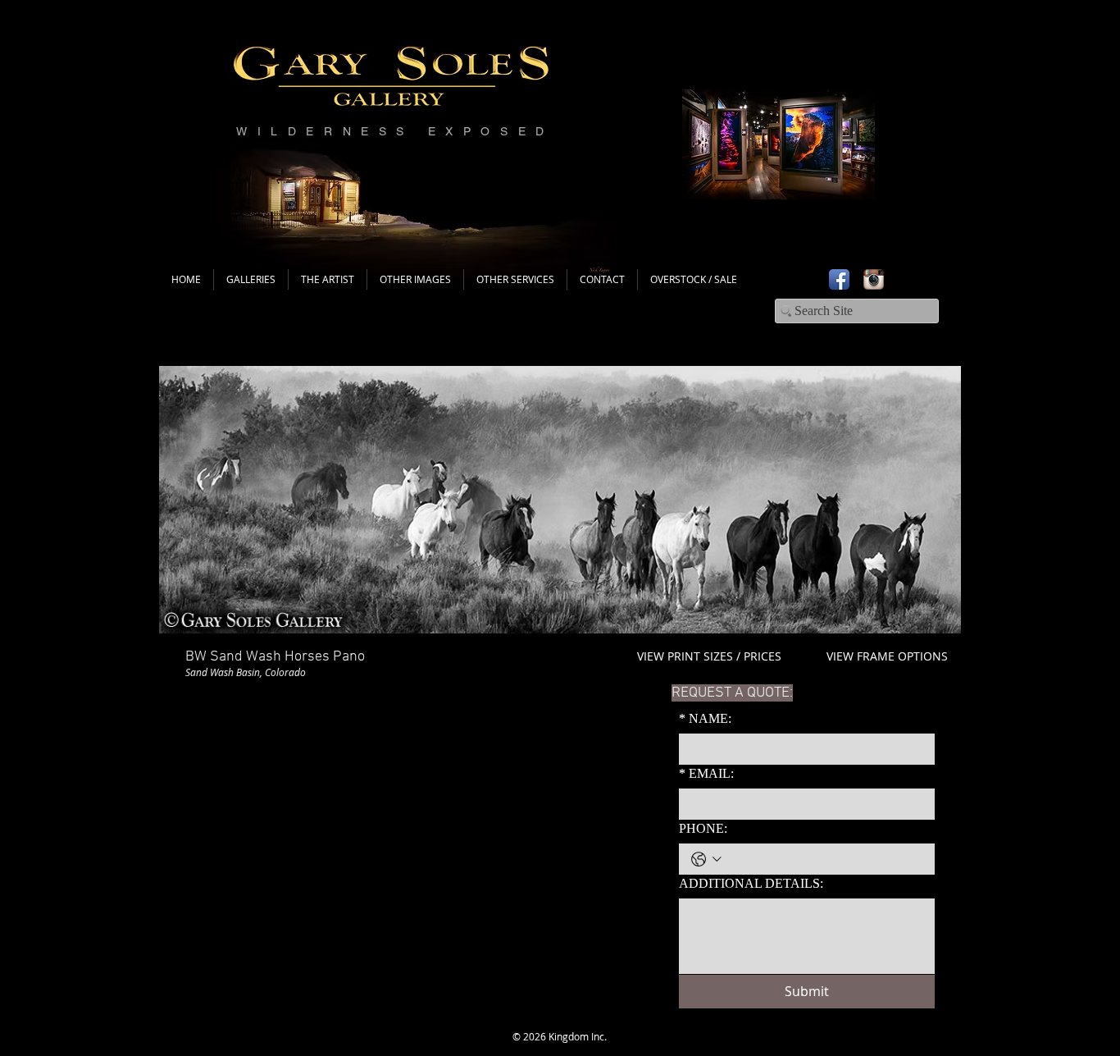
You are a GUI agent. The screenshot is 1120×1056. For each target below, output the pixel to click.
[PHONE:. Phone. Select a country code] (706, 859)
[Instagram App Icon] (873, 279)
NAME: (705, 718)
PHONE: (703, 828)
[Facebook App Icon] (839, 279)
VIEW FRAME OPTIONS (887, 656)
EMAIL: (706, 773)
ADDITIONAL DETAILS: (751, 883)
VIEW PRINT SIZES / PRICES (709, 656)
